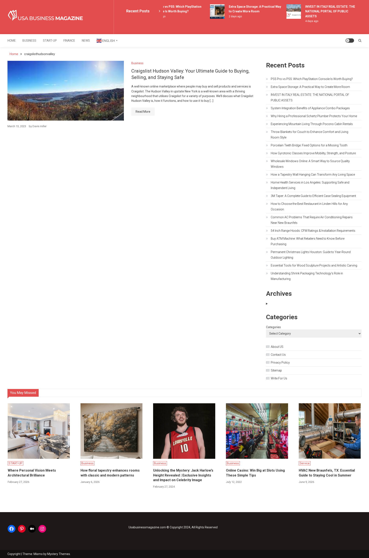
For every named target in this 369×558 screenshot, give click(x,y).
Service (305, 463)
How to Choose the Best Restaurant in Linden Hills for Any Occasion (309, 206)
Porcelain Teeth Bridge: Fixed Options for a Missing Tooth (309, 145)
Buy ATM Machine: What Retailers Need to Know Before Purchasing (307, 241)
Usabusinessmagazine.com (147, 527)
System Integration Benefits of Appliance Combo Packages (310, 108)
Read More (143, 111)
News (86, 40)
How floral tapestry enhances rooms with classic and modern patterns (110, 472)
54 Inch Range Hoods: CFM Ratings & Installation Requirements (313, 230)
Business (29, 40)
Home (11, 40)
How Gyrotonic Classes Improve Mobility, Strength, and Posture (313, 153)
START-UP (50, 40)
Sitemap (276, 370)
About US (277, 346)
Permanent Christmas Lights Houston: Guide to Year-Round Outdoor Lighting (311, 254)
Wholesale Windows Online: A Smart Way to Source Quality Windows (310, 163)
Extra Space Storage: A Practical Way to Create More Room (310, 87)
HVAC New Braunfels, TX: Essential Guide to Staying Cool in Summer (327, 472)
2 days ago (230, 16)
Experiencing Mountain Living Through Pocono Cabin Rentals (312, 124)
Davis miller (39, 126)
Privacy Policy (280, 362)
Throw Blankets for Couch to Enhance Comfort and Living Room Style (309, 134)
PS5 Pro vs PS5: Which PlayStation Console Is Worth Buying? (312, 79)
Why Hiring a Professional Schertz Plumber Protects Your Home (314, 116)
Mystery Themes (58, 554)
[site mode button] (350, 40)
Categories (273, 327)
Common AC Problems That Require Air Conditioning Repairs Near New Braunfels (312, 220)
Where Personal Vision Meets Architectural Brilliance (32, 472)
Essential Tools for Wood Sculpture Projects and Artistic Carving (314, 265)
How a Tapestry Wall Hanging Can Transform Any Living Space (313, 174)
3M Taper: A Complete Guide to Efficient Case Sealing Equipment (313, 196)
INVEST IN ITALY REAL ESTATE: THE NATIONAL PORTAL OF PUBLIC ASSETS (325, 11)
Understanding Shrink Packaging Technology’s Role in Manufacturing (307, 276)
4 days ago (306, 21)
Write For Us (279, 378)
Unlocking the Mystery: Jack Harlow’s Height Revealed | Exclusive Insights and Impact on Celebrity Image (183, 475)
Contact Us (278, 354)
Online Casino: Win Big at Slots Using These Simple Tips (255, 472)
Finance (69, 40)
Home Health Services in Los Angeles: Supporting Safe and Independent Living (310, 185)
